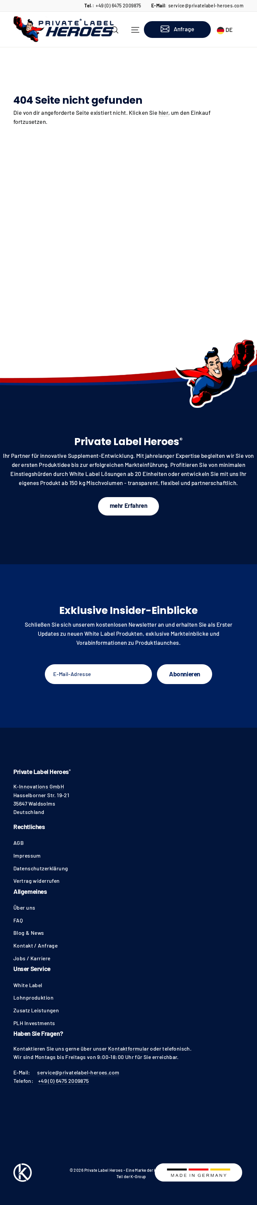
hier (164, 112)
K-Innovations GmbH (38, 786)
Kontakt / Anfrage (35, 945)
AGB (18, 842)
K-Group (138, 1176)
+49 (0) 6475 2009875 (118, 5)
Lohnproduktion (33, 997)
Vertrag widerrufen (36, 880)
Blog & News (28, 932)
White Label (27, 985)
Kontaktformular (128, 1048)
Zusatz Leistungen (36, 1010)
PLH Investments (34, 1023)
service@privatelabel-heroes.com (206, 5)
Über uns (24, 907)
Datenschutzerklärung (40, 868)
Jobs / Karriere (31, 958)
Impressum (27, 855)
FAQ (18, 920)
